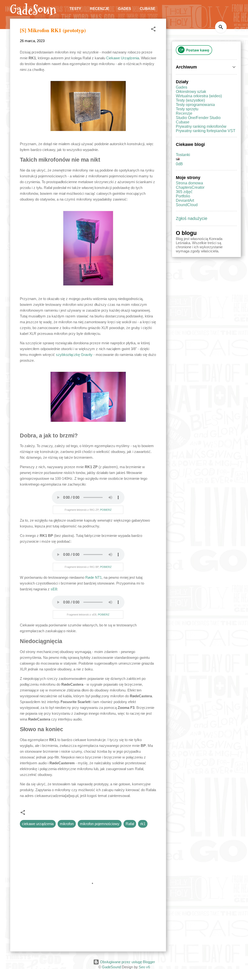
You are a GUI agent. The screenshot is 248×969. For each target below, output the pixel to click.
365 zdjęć (184, 192)
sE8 (54, 589)
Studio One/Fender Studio (198, 118)
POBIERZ (106, 509)
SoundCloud (187, 205)
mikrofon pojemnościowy (99, 824)
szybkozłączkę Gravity (74, 355)
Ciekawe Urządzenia (122, 58)
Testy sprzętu (187, 109)
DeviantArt (185, 200)
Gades (124, 9)
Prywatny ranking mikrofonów (201, 126)
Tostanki (183, 155)
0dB (179, 164)
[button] (153, 30)
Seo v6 (144, 967)
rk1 (142, 824)
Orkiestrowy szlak (191, 92)
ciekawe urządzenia (38, 824)
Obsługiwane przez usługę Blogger (127, 962)
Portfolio (183, 196)
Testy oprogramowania (195, 105)
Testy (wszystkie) (190, 100)
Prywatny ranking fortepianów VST (205, 131)
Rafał (130, 824)
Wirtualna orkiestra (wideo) (199, 96)
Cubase (147, 9)
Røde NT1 (93, 577)
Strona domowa (189, 183)
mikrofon (67, 824)
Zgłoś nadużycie (191, 218)
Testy (75, 9)
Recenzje (99, 9)
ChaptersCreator (190, 187)
